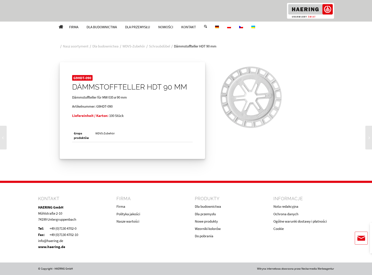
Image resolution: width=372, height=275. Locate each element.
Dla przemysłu (205, 214)
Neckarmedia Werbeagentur (317, 268)
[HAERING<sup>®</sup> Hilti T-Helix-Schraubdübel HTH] (3, 137)
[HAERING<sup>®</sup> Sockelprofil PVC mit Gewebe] (368, 137)
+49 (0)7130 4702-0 (63, 228)
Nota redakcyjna (285, 206)
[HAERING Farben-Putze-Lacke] (310, 11)
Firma (120, 206)
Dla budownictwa (208, 206)
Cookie (278, 228)
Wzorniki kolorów (208, 228)
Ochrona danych (285, 214)
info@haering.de (50, 240)
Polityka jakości (128, 214)
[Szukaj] (205, 27)
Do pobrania (204, 236)
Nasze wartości (127, 221)
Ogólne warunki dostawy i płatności (300, 221)
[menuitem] (61, 27)
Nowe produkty (206, 221)
